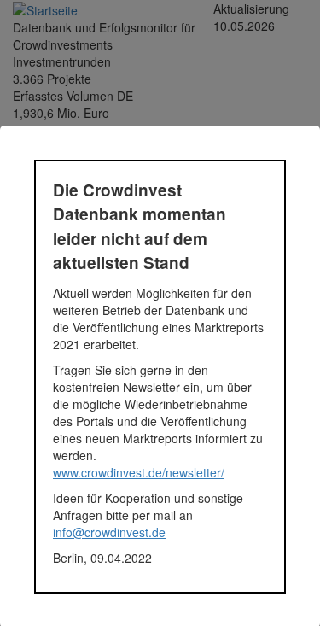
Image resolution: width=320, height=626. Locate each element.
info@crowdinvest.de (109, 532)
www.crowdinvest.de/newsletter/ (138, 472)
